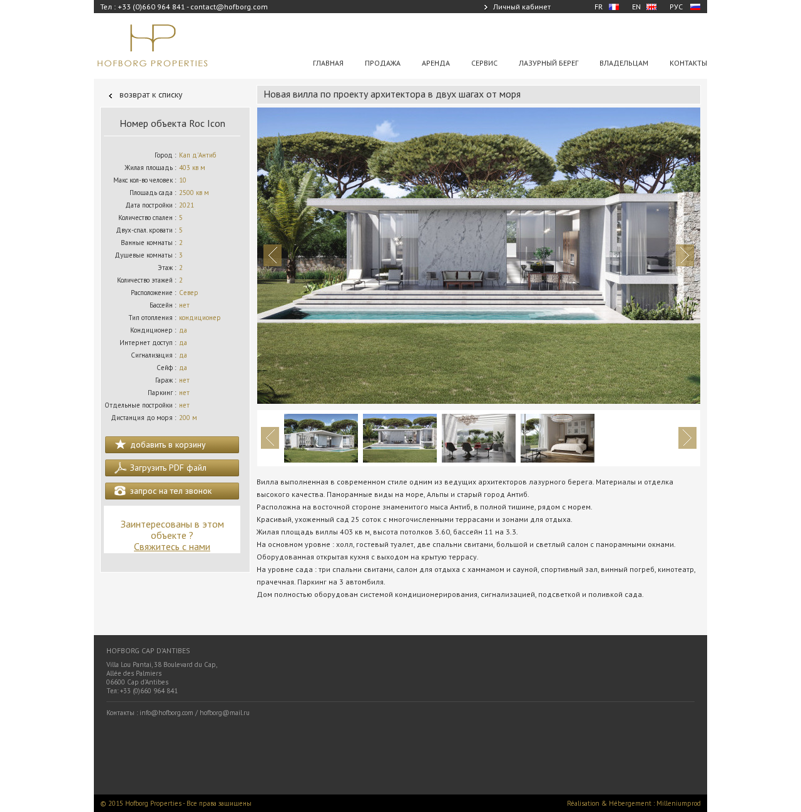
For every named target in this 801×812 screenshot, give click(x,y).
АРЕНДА (436, 63)
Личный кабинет (522, 6)
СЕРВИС (484, 63)
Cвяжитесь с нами (172, 546)
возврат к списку (151, 94)
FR (598, 6)
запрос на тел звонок (171, 490)
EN (636, 6)
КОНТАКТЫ (688, 63)
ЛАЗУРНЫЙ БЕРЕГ (548, 63)
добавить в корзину (168, 444)
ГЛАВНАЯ (328, 63)
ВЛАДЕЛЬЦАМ (623, 63)
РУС (676, 6)
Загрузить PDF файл (168, 467)
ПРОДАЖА (382, 63)
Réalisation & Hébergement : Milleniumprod (634, 803)
